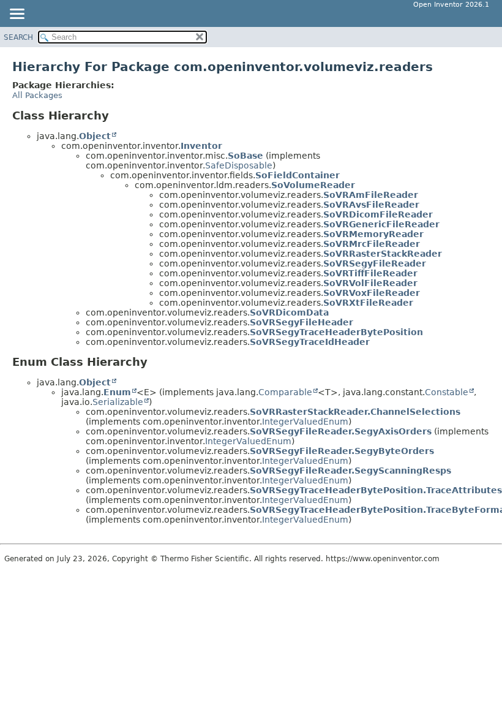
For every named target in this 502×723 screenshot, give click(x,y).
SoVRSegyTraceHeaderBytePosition (336, 332)
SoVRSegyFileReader (374, 263)
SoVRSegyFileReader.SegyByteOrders (342, 451)
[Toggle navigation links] (16, 14)
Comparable (285, 392)
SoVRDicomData (289, 312)
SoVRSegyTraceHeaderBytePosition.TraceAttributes (376, 490)
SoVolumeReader (313, 185)
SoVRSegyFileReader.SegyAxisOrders (341, 431)
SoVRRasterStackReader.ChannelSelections (355, 412)
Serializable (117, 402)
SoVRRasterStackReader (382, 254)
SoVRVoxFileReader (371, 293)
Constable (446, 392)
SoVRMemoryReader (373, 234)
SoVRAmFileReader (370, 195)
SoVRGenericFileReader (381, 224)
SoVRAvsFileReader (371, 205)
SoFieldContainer (297, 175)
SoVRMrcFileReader (371, 244)
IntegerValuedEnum (305, 421)
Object (95, 136)
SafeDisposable (238, 165)
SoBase (245, 156)
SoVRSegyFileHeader (301, 322)
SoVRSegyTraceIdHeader (310, 342)
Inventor (201, 146)
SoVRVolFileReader (370, 283)
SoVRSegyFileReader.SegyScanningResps (350, 470)
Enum (117, 392)
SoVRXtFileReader (368, 303)
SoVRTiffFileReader (370, 273)
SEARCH (18, 37)
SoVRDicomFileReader (378, 214)
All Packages (37, 95)
